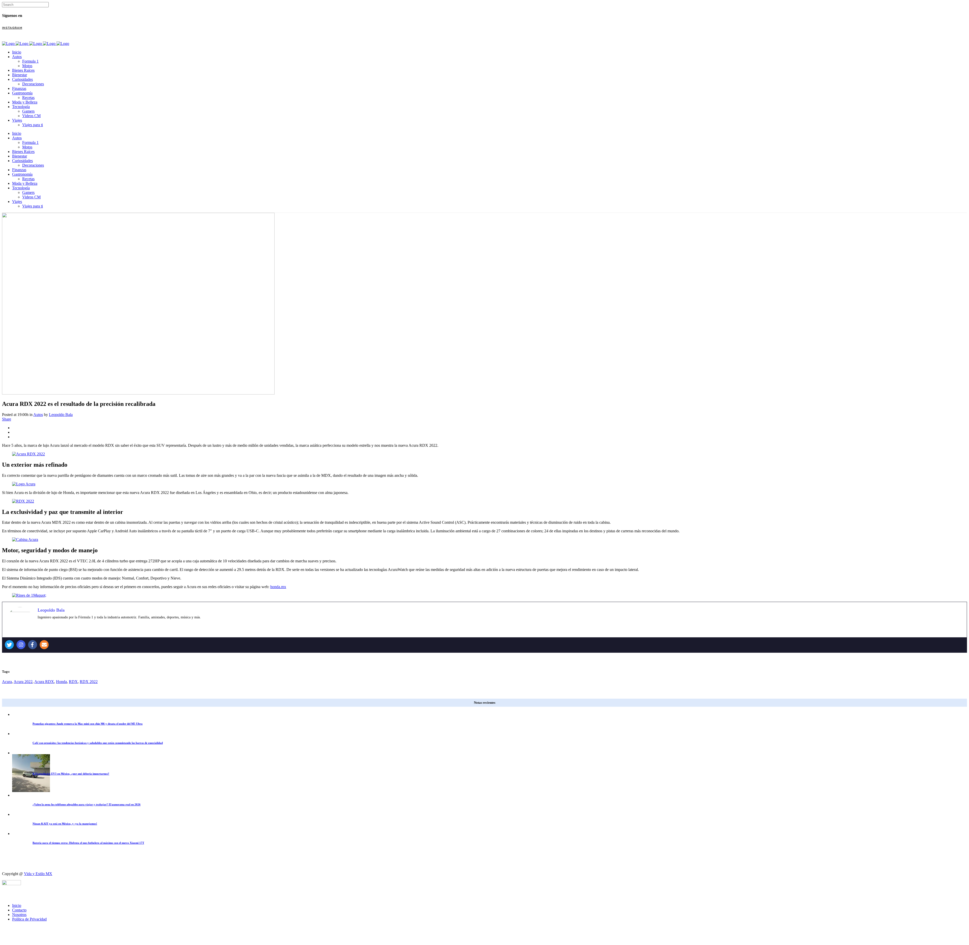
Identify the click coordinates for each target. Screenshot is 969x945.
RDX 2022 (89, 681)
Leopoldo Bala (61, 414)
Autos (38, 414)
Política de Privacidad (29, 919)
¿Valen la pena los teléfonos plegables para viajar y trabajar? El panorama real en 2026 (87, 804)
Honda (61, 681)
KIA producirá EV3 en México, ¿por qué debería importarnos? (71, 773)
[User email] (44, 644)
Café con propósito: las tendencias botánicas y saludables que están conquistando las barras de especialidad (98, 742)
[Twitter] (9, 644)
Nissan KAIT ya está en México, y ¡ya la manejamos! (65, 823)
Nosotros (19, 914)
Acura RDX (44, 681)
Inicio (16, 905)
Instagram (12, 28)
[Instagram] (20, 644)
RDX (73, 681)
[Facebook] (32, 644)
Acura (7, 681)
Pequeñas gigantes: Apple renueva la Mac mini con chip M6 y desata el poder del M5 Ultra (88, 723)
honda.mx (278, 587)
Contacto (19, 910)
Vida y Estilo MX (38, 874)
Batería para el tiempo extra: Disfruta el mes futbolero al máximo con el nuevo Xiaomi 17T (88, 842)
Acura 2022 (23, 681)
